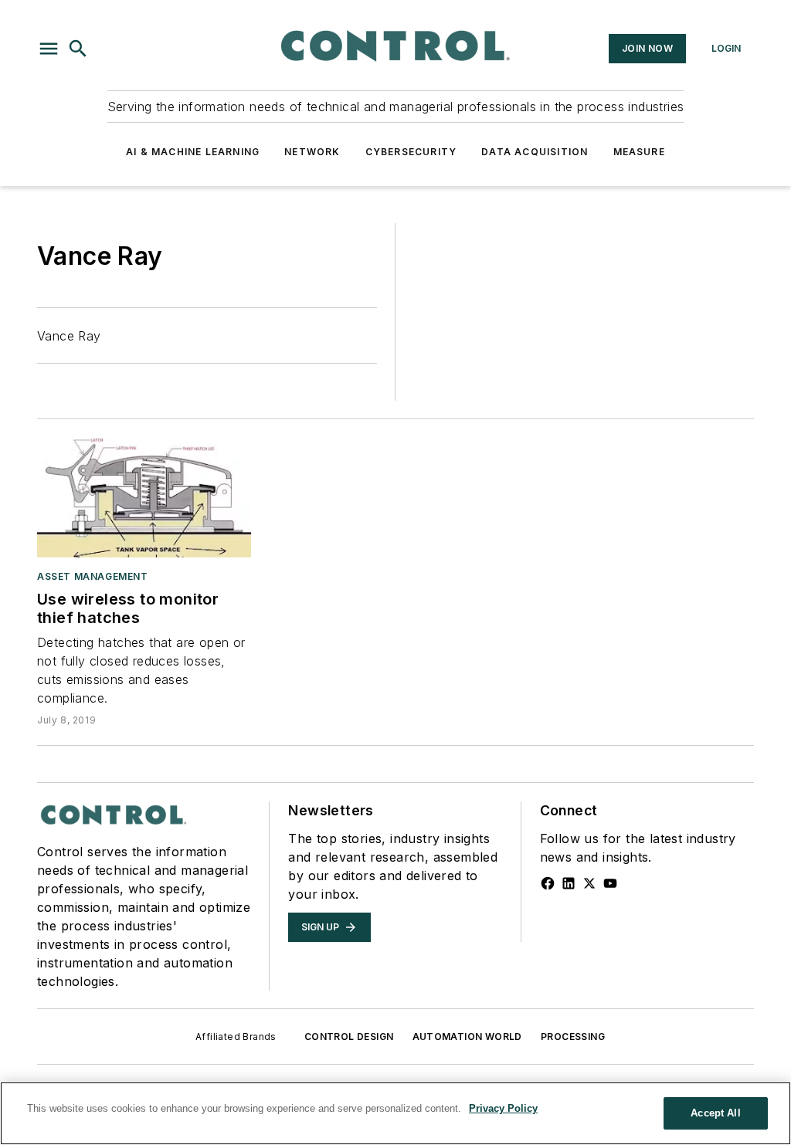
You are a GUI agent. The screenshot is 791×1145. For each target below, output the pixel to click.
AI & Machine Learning (193, 152)
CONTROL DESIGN (349, 1036)
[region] (395, 1113)
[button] (48, 48)
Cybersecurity (411, 152)
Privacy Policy (503, 1108)
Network (312, 152)
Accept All (715, 1113)
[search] (78, 48)
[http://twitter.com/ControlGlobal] (589, 883)
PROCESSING (573, 1036)
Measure (639, 152)
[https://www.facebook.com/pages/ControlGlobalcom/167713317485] (547, 883)
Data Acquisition (534, 152)
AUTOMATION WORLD (467, 1036)
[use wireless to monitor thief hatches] (144, 497)
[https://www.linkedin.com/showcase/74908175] (568, 883)
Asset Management (92, 576)
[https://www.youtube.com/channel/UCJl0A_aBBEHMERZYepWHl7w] (610, 883)
